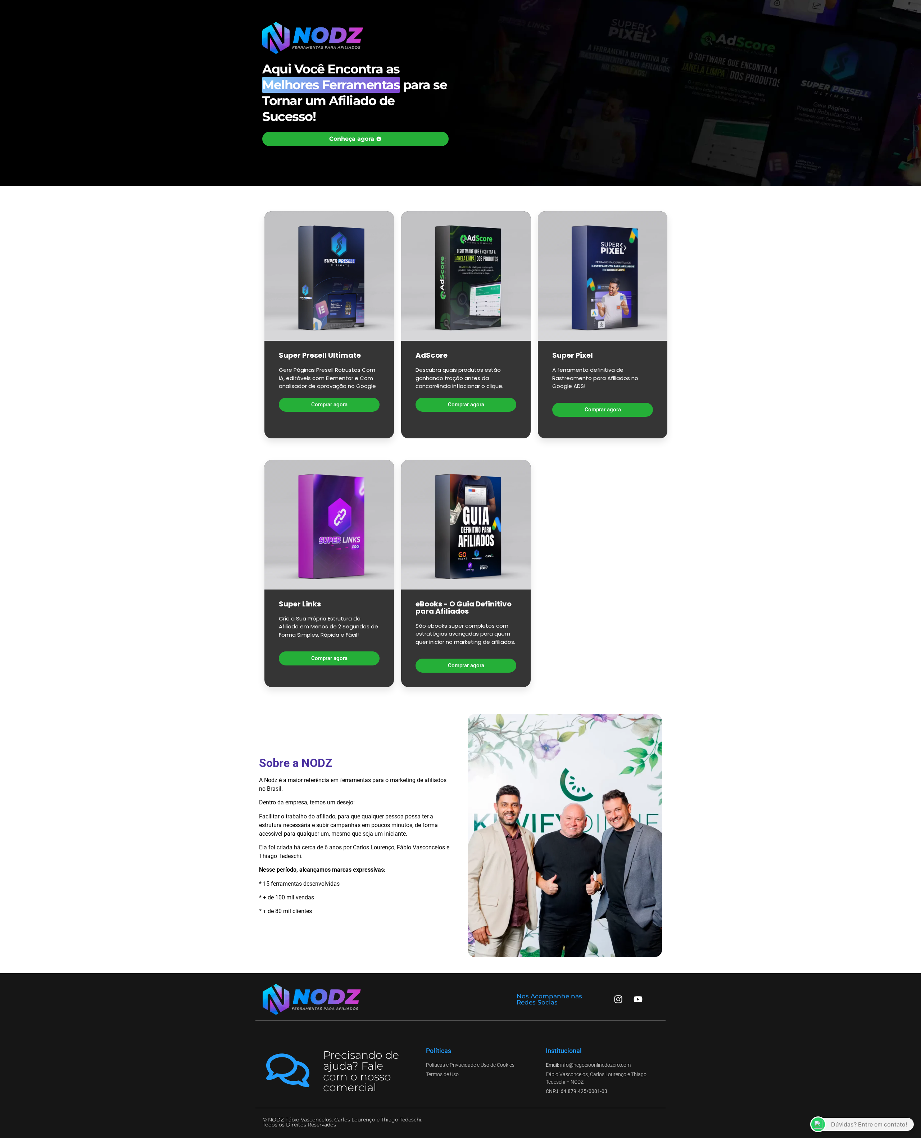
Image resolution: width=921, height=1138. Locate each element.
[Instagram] (618, 999)
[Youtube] (638, 999)
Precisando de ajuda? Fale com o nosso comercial (361, 1071)
